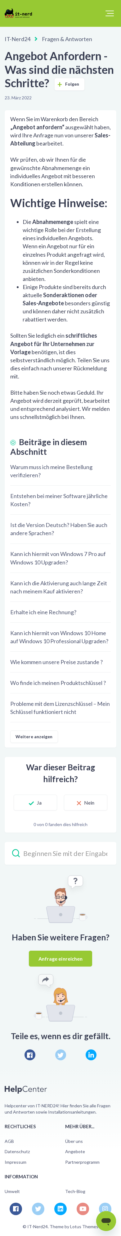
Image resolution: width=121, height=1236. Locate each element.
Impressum (15, 1162)
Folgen (72, 84)
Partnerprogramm (82, 1162)
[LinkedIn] (91, 1054)
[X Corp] (60, 1054)
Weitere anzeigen (34, 736)
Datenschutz (17, 1151)
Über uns (74, 1141)
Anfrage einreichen (60, 959)
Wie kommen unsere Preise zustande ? (56, 661)
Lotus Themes (84, 1226)
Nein (89, 803)
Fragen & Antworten (67, 39)
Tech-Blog (75, 1191)
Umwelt (12, 1191)
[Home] (21, 13)
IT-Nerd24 (17, 39)
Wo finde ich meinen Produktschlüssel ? (58, 682)
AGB (9, 1141)
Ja (39, 803)
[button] (109, 13)
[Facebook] (30, 1054)
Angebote (75, 1151)
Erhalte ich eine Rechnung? (43, 612)
